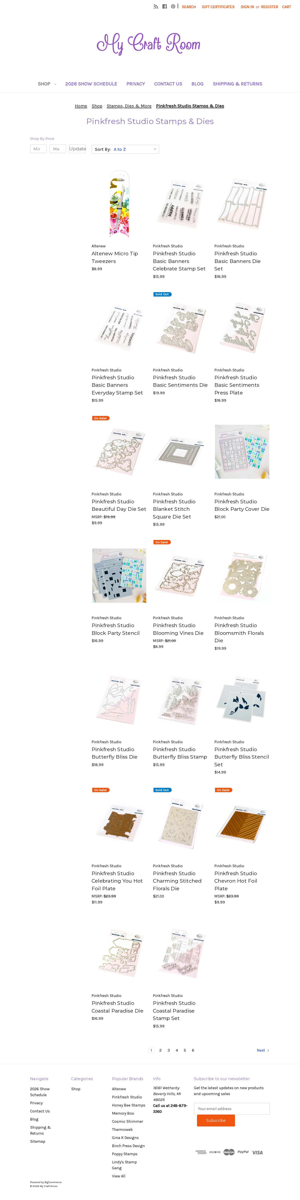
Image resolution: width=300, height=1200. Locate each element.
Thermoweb (122, 1129)
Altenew (119, 1089)
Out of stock (181, 337)
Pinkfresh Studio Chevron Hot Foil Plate (235, 881)
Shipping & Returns (237, 84)
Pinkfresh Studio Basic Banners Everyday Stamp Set (117, 385)
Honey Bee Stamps (128, 1105)
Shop (44, 84)
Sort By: (103, 149)
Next (261, 1050)
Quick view (119, 194)
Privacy (136, 84)
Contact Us (168, 84)
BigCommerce (53, 1182)
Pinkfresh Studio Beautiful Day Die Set (119, 505)
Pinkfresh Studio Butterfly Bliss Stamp (180, 753)
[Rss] (156, 6)
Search (189, 6)
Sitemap (37, 1141)
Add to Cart (119, 213)
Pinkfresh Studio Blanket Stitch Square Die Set (174, 509)
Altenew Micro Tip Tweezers (115, 257)
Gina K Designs (125, 1137)
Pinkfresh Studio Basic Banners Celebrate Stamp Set (179, 261)
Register (269, 6)
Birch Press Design (128, 1145)
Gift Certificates (218, 6)
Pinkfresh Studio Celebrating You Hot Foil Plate (117, 881)
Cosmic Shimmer (127, 1121)
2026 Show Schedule (91, 84)
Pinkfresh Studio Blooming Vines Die (178, 629)
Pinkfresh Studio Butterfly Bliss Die (115, 753)
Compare (118, 204)
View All (118, 1176)
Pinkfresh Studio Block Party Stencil (116, 629)
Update (77, 148)
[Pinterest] (173, 6)
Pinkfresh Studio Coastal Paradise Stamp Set (174, 1010)
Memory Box (123, 1113)
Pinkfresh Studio (127, 1097)
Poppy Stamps (124, 1153)
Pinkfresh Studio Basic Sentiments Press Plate (236, 385)
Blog (198, 84)
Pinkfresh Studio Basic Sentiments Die (180, 381)
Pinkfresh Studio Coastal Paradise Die (117, 1007)
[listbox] (136, 149)
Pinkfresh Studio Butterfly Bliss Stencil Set (241, 757)
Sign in (247, 6)
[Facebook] (164, 6)
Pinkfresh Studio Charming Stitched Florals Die (177, 881)
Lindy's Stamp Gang (124, 1165)
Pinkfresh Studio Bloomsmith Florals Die (239, 633)
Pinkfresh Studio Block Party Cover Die (241, 505)
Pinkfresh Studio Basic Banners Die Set (237, 261)
